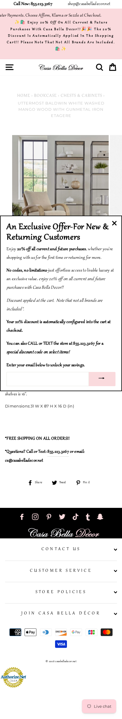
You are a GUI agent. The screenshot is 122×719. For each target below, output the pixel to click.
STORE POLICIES (61, 592)
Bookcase (45, 96)
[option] (61, 183)
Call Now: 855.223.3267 (33, 4)
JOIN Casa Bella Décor (61, 613)
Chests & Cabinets (81, 96)
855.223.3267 (58, 452)
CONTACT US (61, 549)
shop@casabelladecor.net (89, 4)
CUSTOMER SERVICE (61, 571)
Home (23, 96)
